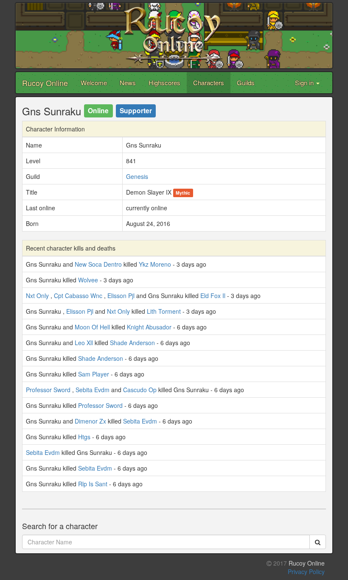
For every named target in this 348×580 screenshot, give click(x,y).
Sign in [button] (305, 82)
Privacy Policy (306, 571)
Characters (208, 82)
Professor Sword (48, 389)
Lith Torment (164, 311)
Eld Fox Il (212, 295)
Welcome (94, 82)
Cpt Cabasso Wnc (78, 295)
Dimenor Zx (90, 421)
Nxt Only (37, 295)
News (128, 82)
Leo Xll (84, 342)
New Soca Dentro (98, 264)
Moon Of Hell (92, 327)
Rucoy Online (45, 82)
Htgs (84, 436)
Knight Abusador (149, 327)
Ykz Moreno (155, 264)
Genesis (137, 176)
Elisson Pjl (121, 295)
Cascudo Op (140, 389)
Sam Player (93, 374)
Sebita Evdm (92, 389)
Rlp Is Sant (92, 484)
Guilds (246, 82)
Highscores (164, 82)
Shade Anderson (132, 342)
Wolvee (88, 280)
